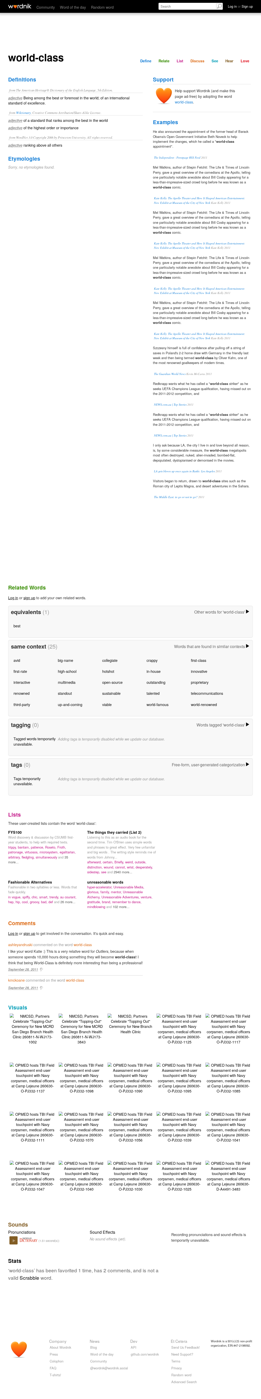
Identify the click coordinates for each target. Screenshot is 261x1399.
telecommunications (207, 693)
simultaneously (47, 857)
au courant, (68, 897)
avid (17, 660)
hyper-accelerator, (100, 887)
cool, (26, 901)
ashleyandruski (20, 944)
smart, (44, 897)
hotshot (108, 671)
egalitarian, (68, 852)
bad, (44, 901)
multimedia (66, 682)
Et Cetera (179, 1341)
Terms (175, 1361)
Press (54, 1354)
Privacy (176, 1368)
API (133, 1347)
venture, (146, 897)
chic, (35, 897)
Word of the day (73, 7)
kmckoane (16, 980)
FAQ (53, 1368)
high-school (67, 671)
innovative (199, 671)
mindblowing (96, 906)
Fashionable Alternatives (30, 882)
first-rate (20, 671)
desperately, (144, 867)
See (215, 60)
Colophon (56, 1361)
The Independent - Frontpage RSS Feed (177, 157)
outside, (140, 862)
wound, (109, 867)
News (95, 1341)
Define (145, 60)
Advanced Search (184, 1381)
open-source (112, 682)
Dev (133, 1341)
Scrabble (29, 1277)
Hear (229, 60)
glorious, (93, 891)
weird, (130, 862)
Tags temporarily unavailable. (27, 781)
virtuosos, (32, 852)
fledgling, (29, 857)
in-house (154, 671)
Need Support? (182, 1354)
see (104, 871)
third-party (22, 704)
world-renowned (204, 704)
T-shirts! (55, 1374)
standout (65, 693)
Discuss (197, 60)
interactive (22, 682)
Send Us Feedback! (185, 1347)
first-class (198, 660)
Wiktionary (23, 112)
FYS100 (15, 832)
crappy (152, 660)
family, (105, 891)
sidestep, (94, 871)
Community (45, 7)
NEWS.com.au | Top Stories (170, 404)
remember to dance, (126, 901)
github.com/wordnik (145, 1354)
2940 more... (123, 871)
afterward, (95, 862)
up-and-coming (70, 704)
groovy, (35, 901)
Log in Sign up (240, 6)
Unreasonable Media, (128, 887)
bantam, (24, 847)
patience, (38, 847)
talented (153, 693)
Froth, (61, 847)
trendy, (54, 897)
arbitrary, (15, 857)
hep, (12, 901)
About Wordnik (60, 1347)
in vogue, (15, 897)
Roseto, (51, 847)
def (51, 901)
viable (107, 704)
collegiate (110, 660)
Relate (164, 60)
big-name (65, 660)
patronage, (16, 852)
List (180, 60)
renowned (22, 693)
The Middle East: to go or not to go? (176, 497)
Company (58, 1341)
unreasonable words (105, 882)
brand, (107, 901)
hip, (19, 901)
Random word (102, 7)
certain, (108, 862)
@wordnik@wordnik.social (109, 1368)
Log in (13, 597)
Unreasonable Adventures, (121, 897)
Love (245, 60)
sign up (29, 597)
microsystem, (50, 852)
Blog (93, 1347)
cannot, (121, 867)
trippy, (13, 847)
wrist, (131, 867)
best (17, 625)
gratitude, (94, 901)
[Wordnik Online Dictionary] (19, 6)
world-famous (157, 704)
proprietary (199, 682)
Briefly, (119, 862)
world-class (184, 101)
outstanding (156, 682)
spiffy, (27, 897)
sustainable (111, 693)
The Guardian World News (170, 374)
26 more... (67, 901)
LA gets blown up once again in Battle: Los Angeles (184, 471)
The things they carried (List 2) (114, 832)
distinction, (95, 867)
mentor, (117, 891)
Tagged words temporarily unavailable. (35, 741)
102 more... (121, 906)
